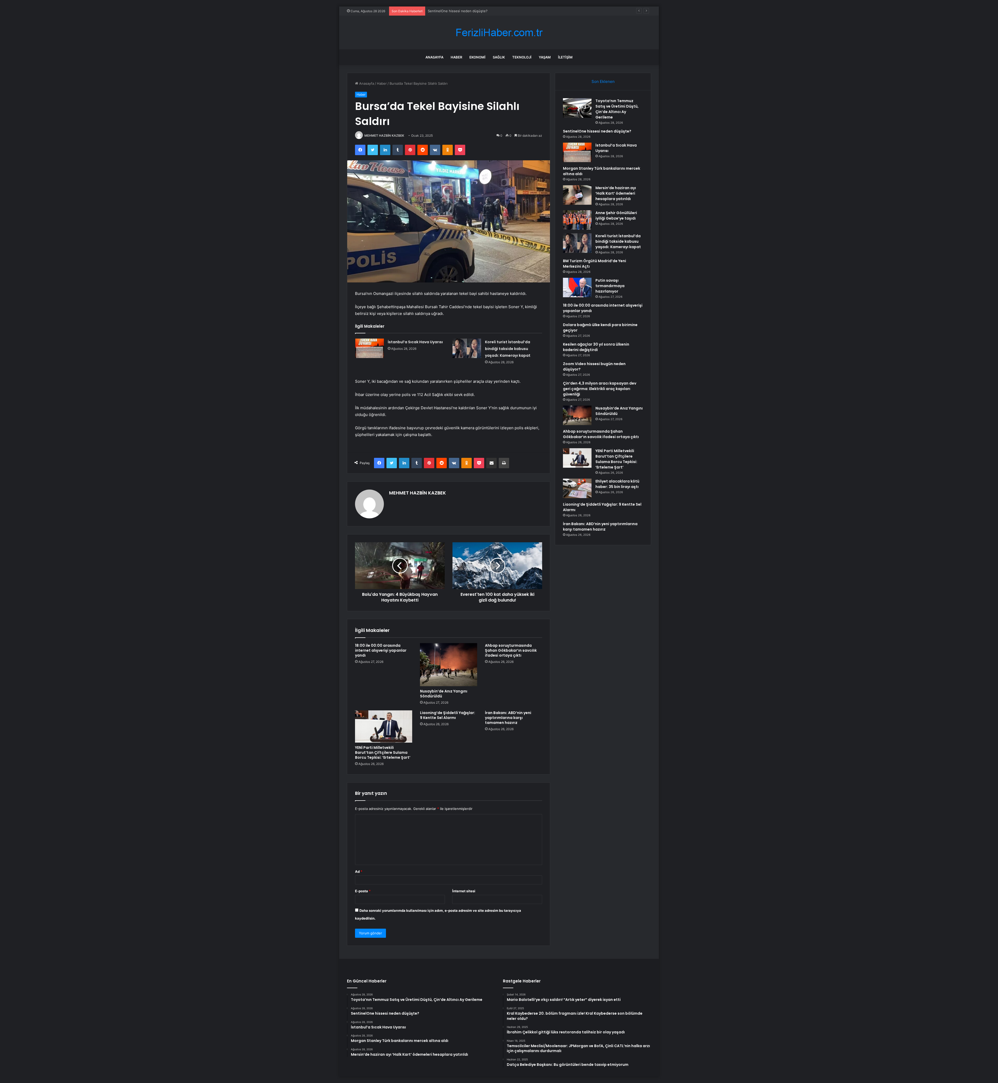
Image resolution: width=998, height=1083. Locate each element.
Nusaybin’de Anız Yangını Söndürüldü (443, 694)
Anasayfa (434, 57)
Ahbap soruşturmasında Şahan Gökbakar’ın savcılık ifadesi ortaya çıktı (511, 650)
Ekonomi (477, 57)
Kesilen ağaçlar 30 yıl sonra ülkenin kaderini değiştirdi (596, 347)
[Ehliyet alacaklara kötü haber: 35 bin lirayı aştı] (577, 488)
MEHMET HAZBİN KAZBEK (384, 135)
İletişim (565, 57)
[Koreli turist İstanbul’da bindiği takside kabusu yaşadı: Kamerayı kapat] (466, 348)
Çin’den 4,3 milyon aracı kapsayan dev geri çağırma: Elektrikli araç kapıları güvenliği (599, 389)
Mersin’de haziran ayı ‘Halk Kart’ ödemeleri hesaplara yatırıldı (615, 193)
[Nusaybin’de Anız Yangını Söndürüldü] (448, 664)
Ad (358, 871)
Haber (456, 57)
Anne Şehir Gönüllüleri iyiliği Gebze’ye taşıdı (616, 215)
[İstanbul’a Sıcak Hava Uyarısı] (369, 348)
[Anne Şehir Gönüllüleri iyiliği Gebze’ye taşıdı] (577, 220)
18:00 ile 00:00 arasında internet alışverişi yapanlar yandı (380, 650)
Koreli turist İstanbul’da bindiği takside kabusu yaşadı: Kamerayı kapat (507, 348)
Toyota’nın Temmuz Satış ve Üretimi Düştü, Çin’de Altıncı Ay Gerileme (617, 109)
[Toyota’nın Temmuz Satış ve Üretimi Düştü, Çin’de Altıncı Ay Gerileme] (577, 108)
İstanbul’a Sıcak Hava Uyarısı (450, 11)
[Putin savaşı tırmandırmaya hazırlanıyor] (577, 287)
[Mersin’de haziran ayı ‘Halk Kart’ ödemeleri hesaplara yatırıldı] (577, 195)
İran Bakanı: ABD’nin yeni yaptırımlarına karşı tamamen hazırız (508, 717)
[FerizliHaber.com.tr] (499, 32)
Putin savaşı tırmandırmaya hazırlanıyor (610, 286)
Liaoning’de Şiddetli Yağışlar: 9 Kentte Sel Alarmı (447, 715)
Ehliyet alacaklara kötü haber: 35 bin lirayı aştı (617, 484)
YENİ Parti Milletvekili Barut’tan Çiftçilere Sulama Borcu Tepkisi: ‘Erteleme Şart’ (382, 752)
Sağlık (499, 57)
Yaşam (545, 57)
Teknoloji (521, 57)
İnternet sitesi (463, 891)
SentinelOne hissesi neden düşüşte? (597, 131)
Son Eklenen (603, 81)
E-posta (363, 891)
